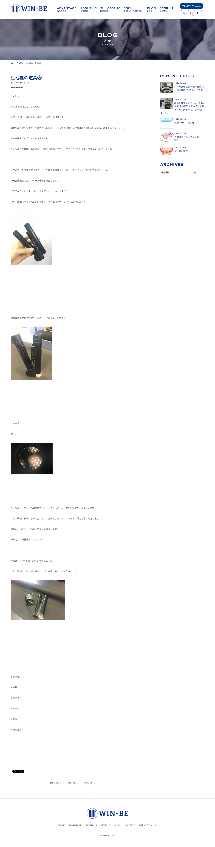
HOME (61, 825)
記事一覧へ (72, 783)
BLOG (20, 63)
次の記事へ (89, 783)
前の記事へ (55, 783)
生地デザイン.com (191, 6)
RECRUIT (105, 825)
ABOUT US (91, 825)
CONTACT (129, 825)
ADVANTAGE (75, 825)
